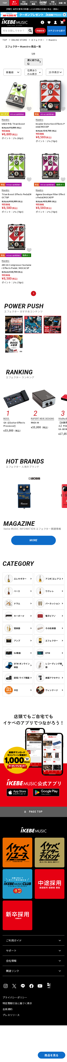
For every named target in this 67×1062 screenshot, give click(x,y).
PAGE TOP (36, 811)
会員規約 (7, 1009)
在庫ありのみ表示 (32, 72)
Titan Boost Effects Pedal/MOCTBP (16, 196)
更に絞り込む (33, 61)
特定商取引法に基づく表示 (17, 1003)
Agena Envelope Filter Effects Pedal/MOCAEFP (50, 196)
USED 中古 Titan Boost (13, 123)
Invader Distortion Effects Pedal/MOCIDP (50, 125)
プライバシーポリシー (15, 997)
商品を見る (51, 1055)
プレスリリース (11, 1015)
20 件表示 (54, 72)
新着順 (9, 72)
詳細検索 (40, 30)
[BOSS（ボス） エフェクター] (24, 493)
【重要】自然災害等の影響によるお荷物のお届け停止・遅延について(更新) (33, 9)
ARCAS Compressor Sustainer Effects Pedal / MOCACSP (16, 266)
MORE (33, 540)
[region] (33, 492)
